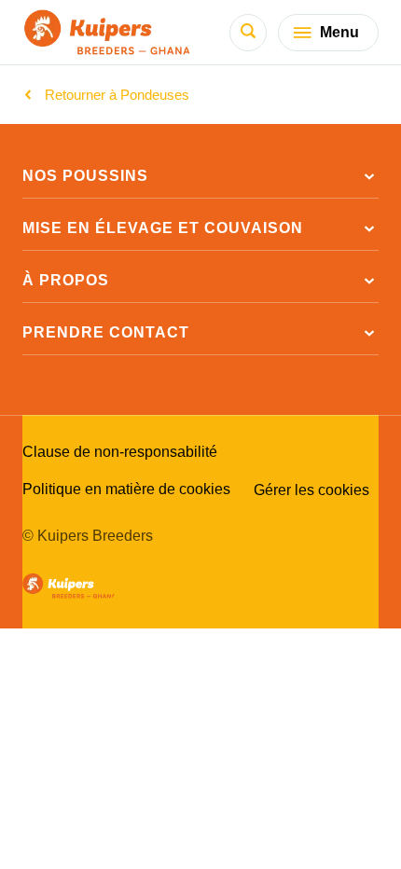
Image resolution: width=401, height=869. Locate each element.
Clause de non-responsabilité (119, 452)
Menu (339, 32)
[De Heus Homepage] (107, 32)
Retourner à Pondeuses (117, 95)
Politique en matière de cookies (126, 489)
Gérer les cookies (311, 490)
